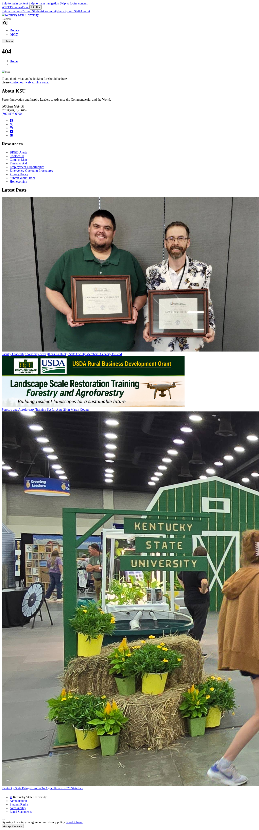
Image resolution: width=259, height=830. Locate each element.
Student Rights (19, 804)
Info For (35, 7)
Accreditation (18, 800)
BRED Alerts (18, 152)
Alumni (85, 11)
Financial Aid (18, 163)
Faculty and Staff (69, 11)
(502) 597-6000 (12, 113)
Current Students (32, 11)
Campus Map (18, 159)
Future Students (12, 11)
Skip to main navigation (44, 3)
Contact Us (17, 156)
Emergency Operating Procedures (31, 170)
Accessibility (18, 808)
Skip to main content (15, 3)
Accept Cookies (12, 826)
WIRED (7, 7)
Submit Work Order (22, 178)
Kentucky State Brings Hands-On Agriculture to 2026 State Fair (42, 788)
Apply (14, 34)
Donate (14, 30)
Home (14, 61)
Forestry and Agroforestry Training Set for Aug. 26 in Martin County (45, 409)
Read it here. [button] (74, 822)
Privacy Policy (19, 174)
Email (25, 7)
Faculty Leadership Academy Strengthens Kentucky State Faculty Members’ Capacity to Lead (62, 354)
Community (50, 11)
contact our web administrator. (29, 82)
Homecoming (18, 181)
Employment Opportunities (27, 167)
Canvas (17, 7)
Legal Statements (21, 811)
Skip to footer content (73, 3)
